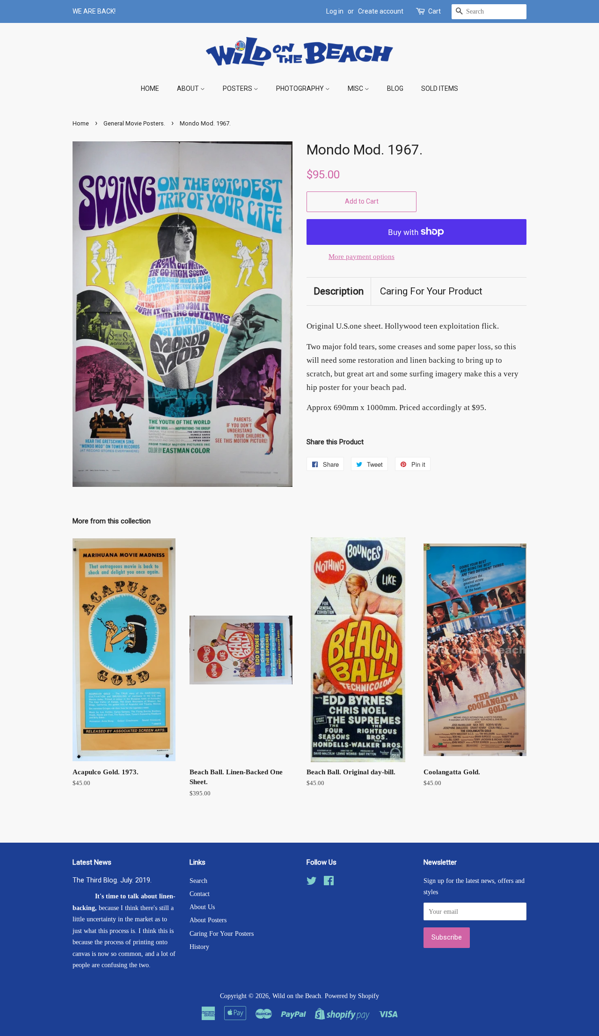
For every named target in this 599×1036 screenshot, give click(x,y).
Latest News (92, 862)
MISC (356, 88)
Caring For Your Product (431, 291)
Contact (200, 893)
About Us (202, 907)
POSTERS (238, 88)
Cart (434, 11)
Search (198, 880)
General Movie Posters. (134, 123)
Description (339, 291)
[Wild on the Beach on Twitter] (312, 882)
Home (81, 123)
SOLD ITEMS (439, 88)
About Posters (208, 920)
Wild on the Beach (296, 995)
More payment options (361, 256)
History (199, 946)
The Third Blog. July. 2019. (112, 880)
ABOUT (188, 88)
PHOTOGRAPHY (300, 88)
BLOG (395, 88)
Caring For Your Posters (222, 933)
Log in (334, 11)
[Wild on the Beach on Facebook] (328, 882)
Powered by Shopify (352, 995)
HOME (150, 88)
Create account (380, 11)
